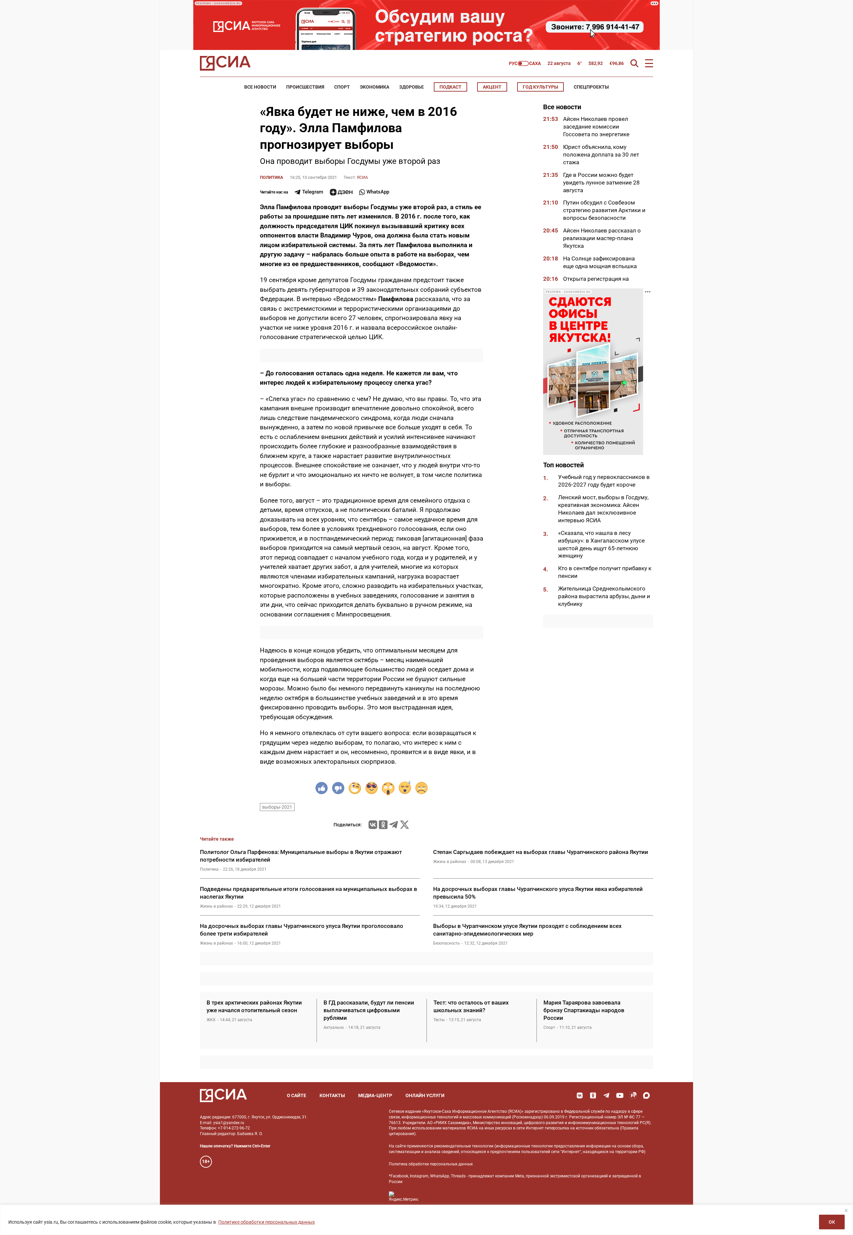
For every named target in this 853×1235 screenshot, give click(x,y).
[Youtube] (619, 1095)
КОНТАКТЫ (332, 1095)
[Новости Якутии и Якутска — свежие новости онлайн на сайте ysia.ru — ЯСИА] (225, 63)
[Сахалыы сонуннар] (525, 63)
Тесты (438, 1020)
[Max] (646, 1095)
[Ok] (593, 1095)
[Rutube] (633, 1095)
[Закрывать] (846, 1210)
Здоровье (411, 87)
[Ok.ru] (383, 825)
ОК (832, 1222)
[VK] (579, 1095)
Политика (271, 177)
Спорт (342, 87)
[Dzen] (341, 192)
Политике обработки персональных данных (266, 1222)
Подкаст (450, 87)
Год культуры (540, 87)
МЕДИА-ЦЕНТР (375, 1095)
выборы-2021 (277, 807)
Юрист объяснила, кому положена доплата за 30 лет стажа (601, 155)
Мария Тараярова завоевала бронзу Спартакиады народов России (583, 1010)
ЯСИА (362, 177)
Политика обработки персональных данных (431, 1164)
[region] (426, 1220)
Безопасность (446, 943)
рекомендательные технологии (463, 1146)
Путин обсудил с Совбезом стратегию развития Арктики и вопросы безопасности (604, 210)
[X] (405, 825)
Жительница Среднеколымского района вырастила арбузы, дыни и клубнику (604, 596)
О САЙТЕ (296, 1095)
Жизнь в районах (449, 861)
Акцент (492, 87)
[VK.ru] (373, 825)
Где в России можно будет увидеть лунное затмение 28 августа (601, 183)
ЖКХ (211, 1020)
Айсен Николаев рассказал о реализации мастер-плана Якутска (602, 238)
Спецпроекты (591, 87)
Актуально (334, 1027)
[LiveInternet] (430, 1196)
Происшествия (305, 87)
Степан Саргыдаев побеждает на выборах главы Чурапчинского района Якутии (540, 852)
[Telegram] (393, 825)
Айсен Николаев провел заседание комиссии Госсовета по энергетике (597, 127)
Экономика (374, 87)
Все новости (260, 87)
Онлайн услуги (425, 1095)
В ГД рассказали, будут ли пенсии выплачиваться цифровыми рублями (369, 1010)
